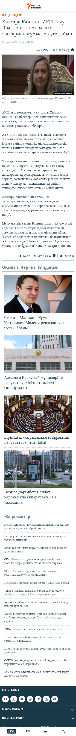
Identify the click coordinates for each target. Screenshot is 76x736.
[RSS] (46, 699)
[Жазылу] (54, 699)
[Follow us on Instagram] (30, 699)
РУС (28, 731)
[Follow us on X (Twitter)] (13, 699)
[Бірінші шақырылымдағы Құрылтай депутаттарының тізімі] (38, 414)
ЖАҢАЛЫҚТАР (12, 15)
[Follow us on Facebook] (5, 699)
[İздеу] (63, 731)
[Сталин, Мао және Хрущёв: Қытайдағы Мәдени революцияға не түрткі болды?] (38, 294)
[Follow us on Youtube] (22, 699)
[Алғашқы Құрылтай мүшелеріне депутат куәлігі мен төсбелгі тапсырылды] (38, 354)
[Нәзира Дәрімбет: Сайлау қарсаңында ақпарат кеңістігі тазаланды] (38, 469)
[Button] (42, 50)
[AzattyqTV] (45, 731)
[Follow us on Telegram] (38, 699)
